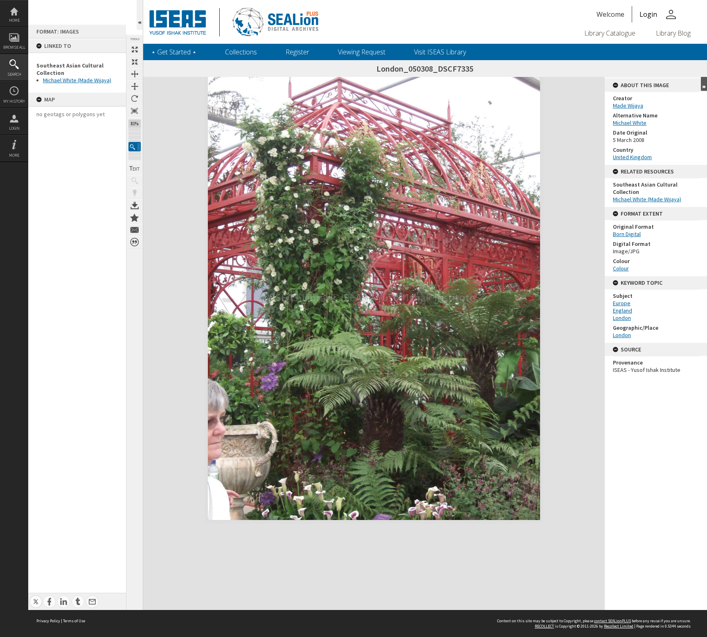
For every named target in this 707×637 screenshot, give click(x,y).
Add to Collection (134, 218)
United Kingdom (632, 157)
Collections (241, 52)
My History (14, 101)
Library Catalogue (609, 33)
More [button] (14, 155)
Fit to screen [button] (134, 62)
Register (297, 52)
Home (14, 20)
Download (134, 205)
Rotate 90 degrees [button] (134, 98)
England (622, 310)
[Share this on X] (35, 597)
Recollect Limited (618, 626)
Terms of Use (74, 620)
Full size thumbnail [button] (134, 49)
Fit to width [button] (134, 74)
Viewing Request (361, 52)
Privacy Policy (48, 620)
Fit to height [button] (134, 86)
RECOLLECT (544, 626)
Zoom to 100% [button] (134, 111)
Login (14, 128)
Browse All (14, 47)
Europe (621, 303)
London (622, 318)
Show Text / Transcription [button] (134, 168)
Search (14, 74)
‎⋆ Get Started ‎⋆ (173, 52)
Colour (621, 268)
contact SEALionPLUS (612, 620)
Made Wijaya (628, 105)
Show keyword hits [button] (134, 181)
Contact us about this (134, 230)
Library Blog (673, 33)
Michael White (629, 122)
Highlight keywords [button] (134, 193)
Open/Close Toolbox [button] (140, 15)
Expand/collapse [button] (704, 84)
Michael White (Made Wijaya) (77, 80)
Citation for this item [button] (134, 242)
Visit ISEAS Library (440, 52)
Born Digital (627, 234)
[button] (134, 146)
